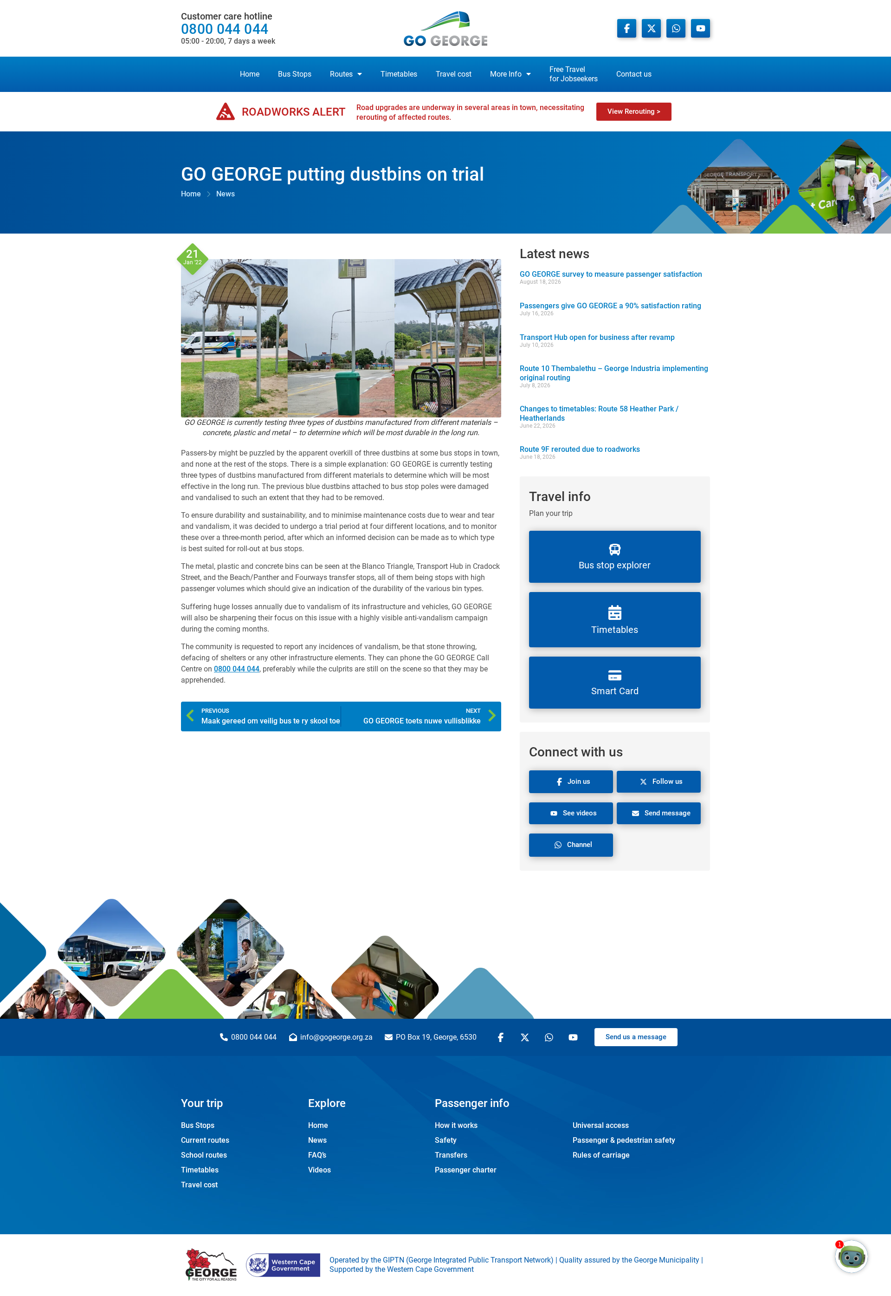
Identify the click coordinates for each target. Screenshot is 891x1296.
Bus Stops (294, 74)
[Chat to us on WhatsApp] (550, 1037)
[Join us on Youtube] (700, 28)
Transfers (451, 1155)
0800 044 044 (228, 28)
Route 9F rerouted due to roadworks (580, 449)
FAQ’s (317, 1155)
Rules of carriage (601, 1155)
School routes (204, 1155)
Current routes (205, 1140)
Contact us (634, 74)
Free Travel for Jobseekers (573, 74)
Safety (446, 1140)
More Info (506, 74)
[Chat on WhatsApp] (675, 28)
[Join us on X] (651, 28)
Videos (319, 1170)
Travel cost (453, 74)
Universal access (601, 1125)
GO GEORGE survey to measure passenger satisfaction (611, 274)
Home (249, 74)
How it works (456, 1125)
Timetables (399, 74)
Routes (341, 74)
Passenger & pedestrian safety (624, 1140)
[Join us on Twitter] (526, 1037)
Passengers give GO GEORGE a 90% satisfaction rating (610, 305)
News (317, 1140)
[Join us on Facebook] (626, 28)
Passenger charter (466, 1170)
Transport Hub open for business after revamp (597, 337)
